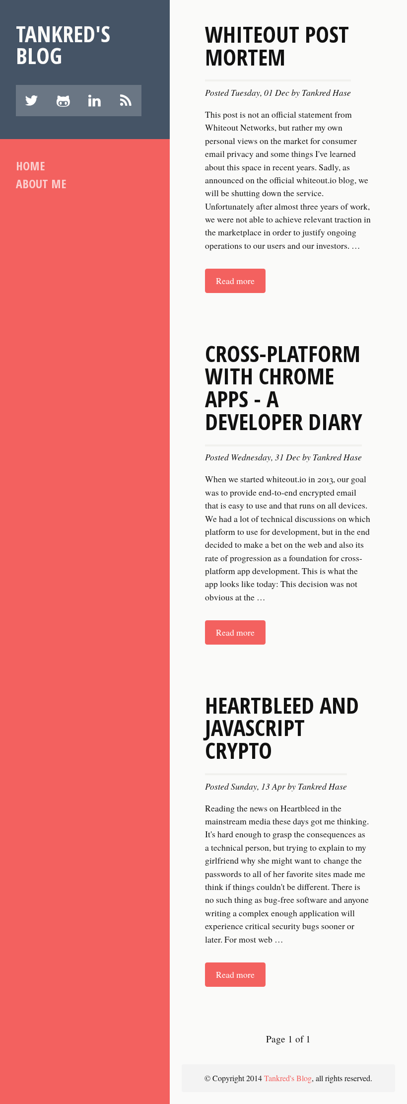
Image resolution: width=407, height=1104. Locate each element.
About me (41, 183)
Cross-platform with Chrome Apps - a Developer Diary (283, 387)
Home (30, 165)
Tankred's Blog (63, 44)
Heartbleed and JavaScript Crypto (282, 727)
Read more (235, 281)
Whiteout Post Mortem (277, 45)
